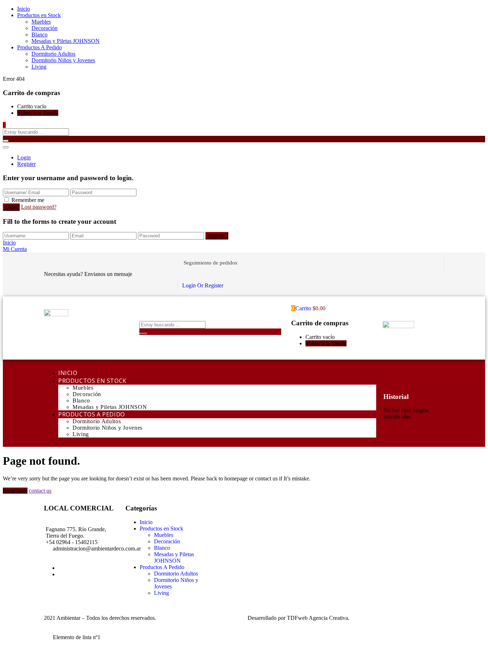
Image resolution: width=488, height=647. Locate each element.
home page (15, 491)
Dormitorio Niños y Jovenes (63, 60)
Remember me (27, 200)
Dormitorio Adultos (53, 54)
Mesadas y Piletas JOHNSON (65, 41)
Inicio (23, 9)
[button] (4, 125)
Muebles (41, 22)
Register (26, 164)
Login (24, 157)
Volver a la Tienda (37, 113)
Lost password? (38, 207)
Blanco (39, 34)
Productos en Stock (39, 15)
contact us (40, 491)
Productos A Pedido (39, 47)
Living (38, 67)
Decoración (44, 28)
